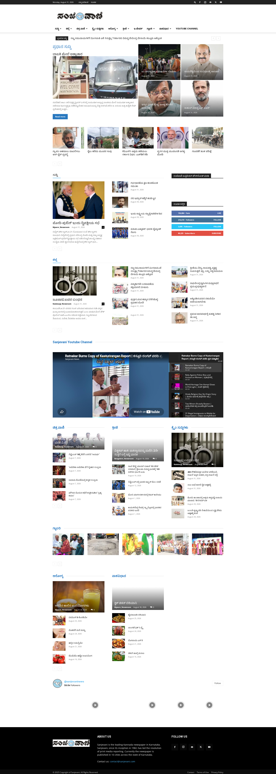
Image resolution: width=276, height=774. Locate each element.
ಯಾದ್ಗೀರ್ (196, 260)
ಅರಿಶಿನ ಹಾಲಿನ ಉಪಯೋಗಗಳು (72, 605)
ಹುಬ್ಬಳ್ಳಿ (92, 260)
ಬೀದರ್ (207, 260)
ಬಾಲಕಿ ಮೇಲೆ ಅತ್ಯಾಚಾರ (67, 54)
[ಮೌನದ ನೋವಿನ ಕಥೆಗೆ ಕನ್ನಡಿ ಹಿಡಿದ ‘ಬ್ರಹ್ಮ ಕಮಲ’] (59, 496)
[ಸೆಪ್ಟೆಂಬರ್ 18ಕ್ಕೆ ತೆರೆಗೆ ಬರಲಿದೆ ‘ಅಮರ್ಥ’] (59, 457)
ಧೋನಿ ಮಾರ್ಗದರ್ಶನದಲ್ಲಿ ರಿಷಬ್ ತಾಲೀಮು (144, 495)
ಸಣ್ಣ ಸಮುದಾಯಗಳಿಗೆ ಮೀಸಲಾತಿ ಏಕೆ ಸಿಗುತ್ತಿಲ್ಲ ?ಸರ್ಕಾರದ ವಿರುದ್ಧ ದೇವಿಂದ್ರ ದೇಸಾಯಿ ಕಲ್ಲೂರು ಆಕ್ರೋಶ (146, 271)
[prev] (213, 38)
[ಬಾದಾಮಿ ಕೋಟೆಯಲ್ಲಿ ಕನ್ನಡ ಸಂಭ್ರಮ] (59, 483)
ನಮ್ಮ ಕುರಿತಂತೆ (83, 2)
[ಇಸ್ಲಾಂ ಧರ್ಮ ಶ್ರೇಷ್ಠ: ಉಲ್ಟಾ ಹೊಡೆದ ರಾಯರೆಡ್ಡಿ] (159, 98)
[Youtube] (220, 2)
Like (219, 213)
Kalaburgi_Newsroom (62, 304)
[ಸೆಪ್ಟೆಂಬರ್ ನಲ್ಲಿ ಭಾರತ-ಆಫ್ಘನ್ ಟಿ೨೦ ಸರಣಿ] (118, 485)
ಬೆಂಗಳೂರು (68, 260)
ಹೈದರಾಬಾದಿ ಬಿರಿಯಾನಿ (137, 615)
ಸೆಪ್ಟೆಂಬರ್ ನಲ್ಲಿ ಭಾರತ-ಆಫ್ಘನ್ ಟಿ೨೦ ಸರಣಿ (144, 482)
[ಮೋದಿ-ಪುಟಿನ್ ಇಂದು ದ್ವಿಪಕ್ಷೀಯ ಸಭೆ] (78, 200)
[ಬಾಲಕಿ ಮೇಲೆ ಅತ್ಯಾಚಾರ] (95, 77)
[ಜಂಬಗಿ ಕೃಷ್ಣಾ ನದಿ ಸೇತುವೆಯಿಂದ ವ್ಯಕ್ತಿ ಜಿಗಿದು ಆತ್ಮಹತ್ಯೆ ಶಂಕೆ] (178, 513)
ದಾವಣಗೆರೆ (148, 260)
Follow (217, 220)
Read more (60, 116)
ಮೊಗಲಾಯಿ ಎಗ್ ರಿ (135, 640)
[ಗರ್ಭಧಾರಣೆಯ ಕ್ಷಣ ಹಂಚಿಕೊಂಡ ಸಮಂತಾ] (120, 187)
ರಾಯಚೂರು (124, 260)
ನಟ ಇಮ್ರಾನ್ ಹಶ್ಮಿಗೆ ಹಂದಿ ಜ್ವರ (143, 198)
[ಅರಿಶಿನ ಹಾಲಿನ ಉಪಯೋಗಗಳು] (78, 596)
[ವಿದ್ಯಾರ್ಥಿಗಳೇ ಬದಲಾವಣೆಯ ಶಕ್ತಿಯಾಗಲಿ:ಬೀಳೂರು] (120, 288)
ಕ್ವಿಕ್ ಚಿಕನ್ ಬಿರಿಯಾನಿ (125, 603)
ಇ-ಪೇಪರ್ (138, 28)
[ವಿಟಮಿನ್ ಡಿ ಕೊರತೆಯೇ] (59, 620)
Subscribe (216, 233)
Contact (190, 772)
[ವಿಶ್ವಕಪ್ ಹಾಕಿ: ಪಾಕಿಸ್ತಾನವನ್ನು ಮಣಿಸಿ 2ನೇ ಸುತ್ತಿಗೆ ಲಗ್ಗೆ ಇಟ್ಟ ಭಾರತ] (138, 447)
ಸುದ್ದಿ (55, 174)
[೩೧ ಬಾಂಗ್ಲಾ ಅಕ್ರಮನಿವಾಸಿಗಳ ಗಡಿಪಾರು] (159, 62)
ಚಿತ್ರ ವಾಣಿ (81, 28)
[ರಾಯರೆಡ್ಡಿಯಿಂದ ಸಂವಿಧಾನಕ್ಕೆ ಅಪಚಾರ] (202, 62)
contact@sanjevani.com (122, 761)
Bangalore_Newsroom (124, 458)
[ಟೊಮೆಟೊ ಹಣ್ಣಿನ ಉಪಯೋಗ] (59, 659)
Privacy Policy (217, 772)
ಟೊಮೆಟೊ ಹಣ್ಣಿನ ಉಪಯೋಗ (80, 656)
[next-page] (60, 164)
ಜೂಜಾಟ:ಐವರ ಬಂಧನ (67, 299)
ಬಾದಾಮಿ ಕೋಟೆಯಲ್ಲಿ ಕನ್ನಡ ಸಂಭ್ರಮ (83, 480)
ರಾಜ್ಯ (148, 175)
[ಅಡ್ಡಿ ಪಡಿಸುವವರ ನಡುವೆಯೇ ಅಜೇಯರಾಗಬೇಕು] (180, 302)
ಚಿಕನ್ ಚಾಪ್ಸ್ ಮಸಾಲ (136, 653)
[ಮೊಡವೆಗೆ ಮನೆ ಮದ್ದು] (59, 633)
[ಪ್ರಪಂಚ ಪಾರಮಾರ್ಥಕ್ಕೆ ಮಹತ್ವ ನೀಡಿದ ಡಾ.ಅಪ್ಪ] (180, 318)
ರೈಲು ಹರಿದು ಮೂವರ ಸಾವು (100, 151)
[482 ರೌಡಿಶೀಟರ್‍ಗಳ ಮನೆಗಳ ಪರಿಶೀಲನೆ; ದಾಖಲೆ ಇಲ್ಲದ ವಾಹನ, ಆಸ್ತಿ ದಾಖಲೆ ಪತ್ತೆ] (178, 475)
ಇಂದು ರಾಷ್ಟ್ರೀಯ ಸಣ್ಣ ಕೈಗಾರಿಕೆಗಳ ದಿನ (146, 213)
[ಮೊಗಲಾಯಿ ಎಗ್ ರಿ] (118, 643)
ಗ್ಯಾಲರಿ (149, 28)
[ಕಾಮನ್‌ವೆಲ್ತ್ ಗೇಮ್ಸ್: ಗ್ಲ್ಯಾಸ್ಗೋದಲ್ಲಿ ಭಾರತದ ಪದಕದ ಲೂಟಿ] (118, 510)
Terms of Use (203, 772)
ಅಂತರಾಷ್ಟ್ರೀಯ (125, 175)
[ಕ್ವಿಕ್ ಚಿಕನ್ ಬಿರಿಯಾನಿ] (138, 595)
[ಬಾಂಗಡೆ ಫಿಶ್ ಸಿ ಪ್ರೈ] (118, 631)
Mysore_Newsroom (61, 227)
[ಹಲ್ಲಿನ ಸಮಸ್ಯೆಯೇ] (59, 646)
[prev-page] (55, 164)
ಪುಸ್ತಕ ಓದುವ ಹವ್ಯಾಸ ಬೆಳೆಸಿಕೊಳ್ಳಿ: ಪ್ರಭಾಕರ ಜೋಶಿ (93, 38)
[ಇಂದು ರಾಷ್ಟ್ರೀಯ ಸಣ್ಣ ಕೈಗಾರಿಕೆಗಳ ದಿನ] (120, 217)
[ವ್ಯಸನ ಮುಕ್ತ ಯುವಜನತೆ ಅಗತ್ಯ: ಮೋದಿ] (172, 138)
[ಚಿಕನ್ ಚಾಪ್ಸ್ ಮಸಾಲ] (118, 656)
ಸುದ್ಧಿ (57, 28)
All (114, 175)
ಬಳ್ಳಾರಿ (112, 260)
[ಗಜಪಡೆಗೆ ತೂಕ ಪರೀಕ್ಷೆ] (207, 138)
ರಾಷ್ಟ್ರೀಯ (138, 175)
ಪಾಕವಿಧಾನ (164, 28)
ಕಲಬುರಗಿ (102, 260)
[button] (195, 2)
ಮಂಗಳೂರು (81, 260)
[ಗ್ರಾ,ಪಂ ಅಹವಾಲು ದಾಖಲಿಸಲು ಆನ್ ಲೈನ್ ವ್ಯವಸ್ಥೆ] (68, 138)
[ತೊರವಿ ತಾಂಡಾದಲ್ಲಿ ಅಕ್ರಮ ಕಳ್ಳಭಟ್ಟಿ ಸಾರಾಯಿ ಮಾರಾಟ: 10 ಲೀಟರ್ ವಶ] (178, 500)
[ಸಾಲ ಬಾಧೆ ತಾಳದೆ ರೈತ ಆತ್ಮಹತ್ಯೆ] (178, 488)
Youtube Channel (187, 28)
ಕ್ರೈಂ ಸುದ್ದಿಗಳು (98, 28)
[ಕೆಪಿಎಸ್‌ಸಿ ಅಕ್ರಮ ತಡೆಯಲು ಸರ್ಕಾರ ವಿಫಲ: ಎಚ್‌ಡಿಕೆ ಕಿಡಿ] (138, 138)
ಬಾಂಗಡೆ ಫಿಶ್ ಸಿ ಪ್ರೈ (135, 627)
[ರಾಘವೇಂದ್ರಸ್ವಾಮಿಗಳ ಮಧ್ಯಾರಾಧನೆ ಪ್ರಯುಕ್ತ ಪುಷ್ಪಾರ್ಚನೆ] (180, 287)
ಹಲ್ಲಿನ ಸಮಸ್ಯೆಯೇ (76, 643)
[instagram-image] (67, 705)
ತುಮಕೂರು (160, 260)
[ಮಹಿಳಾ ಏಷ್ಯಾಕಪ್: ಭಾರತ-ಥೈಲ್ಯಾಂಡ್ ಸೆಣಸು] (120, 233)
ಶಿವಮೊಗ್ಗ (172, 260)
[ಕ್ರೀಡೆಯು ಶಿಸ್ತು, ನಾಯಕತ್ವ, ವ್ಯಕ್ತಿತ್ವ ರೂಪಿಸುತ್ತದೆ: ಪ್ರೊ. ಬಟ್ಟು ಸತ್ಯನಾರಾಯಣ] (180, 271)
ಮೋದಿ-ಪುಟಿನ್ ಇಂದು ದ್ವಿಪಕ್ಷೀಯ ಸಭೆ (76, 223)
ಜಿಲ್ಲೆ (67, 28)
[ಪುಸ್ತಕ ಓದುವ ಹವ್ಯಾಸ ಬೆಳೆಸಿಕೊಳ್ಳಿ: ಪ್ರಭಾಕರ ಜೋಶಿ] (120, 303)
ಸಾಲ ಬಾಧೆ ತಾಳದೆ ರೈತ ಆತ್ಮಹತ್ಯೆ (199, 485)
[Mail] (210, 2)
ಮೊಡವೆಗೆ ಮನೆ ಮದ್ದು (77, 630)
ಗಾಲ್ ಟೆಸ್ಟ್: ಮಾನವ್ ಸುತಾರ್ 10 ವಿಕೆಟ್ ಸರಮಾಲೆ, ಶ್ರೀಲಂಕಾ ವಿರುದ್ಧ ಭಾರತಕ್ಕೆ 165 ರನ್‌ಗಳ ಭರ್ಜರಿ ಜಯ (144, 469)
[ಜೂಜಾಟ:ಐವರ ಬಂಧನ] (78, 281)
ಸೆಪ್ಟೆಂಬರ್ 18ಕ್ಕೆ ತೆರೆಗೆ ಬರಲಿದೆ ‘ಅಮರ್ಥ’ (84, 454)
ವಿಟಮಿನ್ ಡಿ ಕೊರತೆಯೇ (78, 617)
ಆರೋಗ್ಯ (111, 28)
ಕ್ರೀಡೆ (125, 28)
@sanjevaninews (74, 681)
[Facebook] (199, 2)
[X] (215, 2)
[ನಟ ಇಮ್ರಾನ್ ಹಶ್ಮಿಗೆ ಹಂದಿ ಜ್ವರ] (120, 202)
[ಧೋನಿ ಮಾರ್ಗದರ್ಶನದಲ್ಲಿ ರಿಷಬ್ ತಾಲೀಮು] (118, 498)
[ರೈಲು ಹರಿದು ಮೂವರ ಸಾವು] (103, 138)
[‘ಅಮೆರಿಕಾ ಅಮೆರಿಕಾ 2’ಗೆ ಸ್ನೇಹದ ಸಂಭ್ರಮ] (59, 470)
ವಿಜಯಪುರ (184, 260)
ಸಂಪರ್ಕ (93, 2)
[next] (218, 38)
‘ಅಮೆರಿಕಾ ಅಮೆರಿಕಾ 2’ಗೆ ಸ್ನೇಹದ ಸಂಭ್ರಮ (85, 467)
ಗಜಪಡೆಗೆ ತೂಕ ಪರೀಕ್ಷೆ (201, 151)
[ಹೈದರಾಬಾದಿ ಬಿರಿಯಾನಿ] (118, 618)
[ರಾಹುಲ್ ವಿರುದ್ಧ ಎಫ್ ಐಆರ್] (202, 98)
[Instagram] (205, 2)
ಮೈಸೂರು (136, 260)
